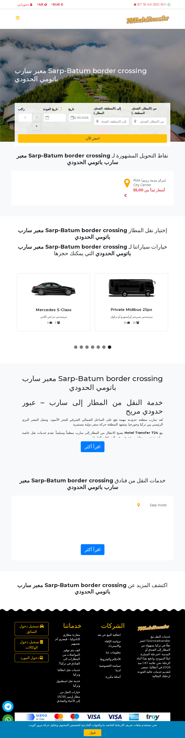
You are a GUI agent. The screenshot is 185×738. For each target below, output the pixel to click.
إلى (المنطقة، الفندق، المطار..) (107, 110)
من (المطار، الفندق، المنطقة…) (144, 110)
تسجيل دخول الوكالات (30, 645)
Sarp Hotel (158, 505)
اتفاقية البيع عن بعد (109, 634)
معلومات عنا (113, 652)
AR (41, 4)
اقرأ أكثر (93, 446)
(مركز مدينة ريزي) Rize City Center (145, 188)
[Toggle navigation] (17, 18)
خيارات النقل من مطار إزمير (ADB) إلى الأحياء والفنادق (68, 696)
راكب (21, 109)
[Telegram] (8, 706)
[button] (109, 347)
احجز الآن (92, 138)
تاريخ (71, 109)
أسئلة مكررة (113, 676)
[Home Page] (135, 4)
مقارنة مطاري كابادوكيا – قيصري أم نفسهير (67, 639)
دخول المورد (30, 658)
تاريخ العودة (51, 109)
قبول (92, 733)
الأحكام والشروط (110, 659)
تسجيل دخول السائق (29, 629)
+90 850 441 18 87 (152, 4)
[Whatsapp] (8, 720)
